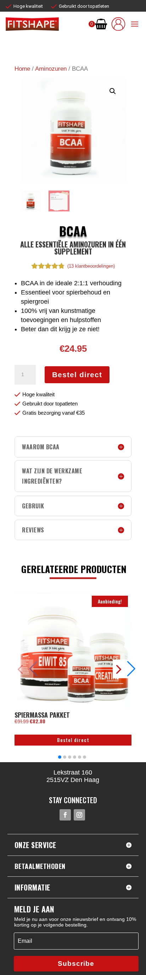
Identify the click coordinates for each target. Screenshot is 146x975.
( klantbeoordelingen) (91, 266)
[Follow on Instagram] (79, 815)
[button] (112, 91)
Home (22, 68)
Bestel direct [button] (73, 739)
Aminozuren (51, 68)
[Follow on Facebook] (65, 815)
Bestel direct (77, 374)
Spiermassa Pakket (42, 714)
